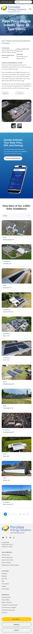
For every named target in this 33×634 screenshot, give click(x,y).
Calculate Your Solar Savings (9, 605)
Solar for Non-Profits (7, 560)
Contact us (17, 624)
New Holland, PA (8, 504)
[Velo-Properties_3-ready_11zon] (16, 121)
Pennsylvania (5, 583)
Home (3, 41)
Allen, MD (6, 456)
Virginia (4, 586)
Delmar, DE (6, 480)
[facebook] (6, 537)
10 (20, 514)
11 (24, 514)
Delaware (4, 573)
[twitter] (13, 537)
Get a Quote (16, 619)
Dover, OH (6, 336)
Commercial (19, 93)
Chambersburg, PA (8, 384)
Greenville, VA (7, 287)
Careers (16, 630)
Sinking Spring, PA (8, 239)
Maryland (5, 93)
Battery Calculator (7, 602)
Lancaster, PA (7, 263)
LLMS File (4, 612)
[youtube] (3, 537)
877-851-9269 (4, 2)
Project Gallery (6, 600)
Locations (5, 571)
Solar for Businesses (7, 557)
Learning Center (6, 597)
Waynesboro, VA (8, 408)
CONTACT (10, 2)
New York (4, 578)
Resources (5, 594)
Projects (8, 41)
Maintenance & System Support (10, 565)
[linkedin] (10, 537)
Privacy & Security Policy (8, 610)
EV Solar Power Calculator (9, 607)
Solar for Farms (6, 555)
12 (28, 514)
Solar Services (7, 552)
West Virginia (5, 589)
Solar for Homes (6, 562)
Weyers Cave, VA (8, 312)
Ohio (3, 581)
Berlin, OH (6, 360)
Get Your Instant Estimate (13, 158)
